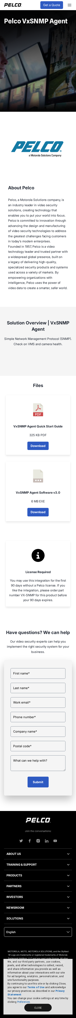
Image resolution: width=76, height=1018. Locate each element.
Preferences (23, 1002)
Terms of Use (36, 987)
